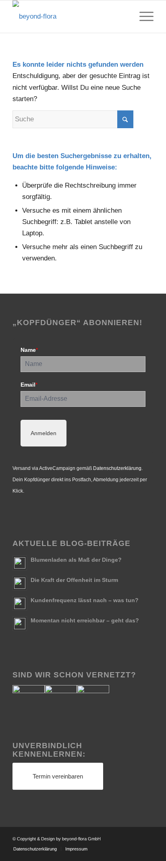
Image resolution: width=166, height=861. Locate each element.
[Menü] (142, 16)
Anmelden (43, 433)
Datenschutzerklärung (117, 468)
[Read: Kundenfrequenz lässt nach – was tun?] (19, 603)
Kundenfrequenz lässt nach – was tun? (85, 600)
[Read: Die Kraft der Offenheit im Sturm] (19, 583)
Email (29, 384)
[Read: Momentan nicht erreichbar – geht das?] (19, 623)
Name (29, 350)
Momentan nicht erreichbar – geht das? (85, 620)
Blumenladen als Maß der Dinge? (76, 559)
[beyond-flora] (68, 16)
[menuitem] (142, 16)
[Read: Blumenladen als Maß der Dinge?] (19, 563)
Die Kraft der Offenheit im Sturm (74, 580)
